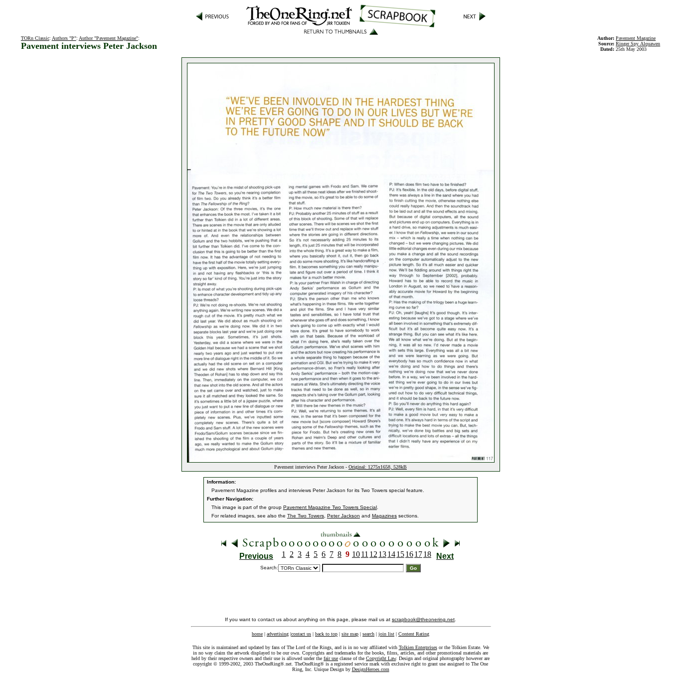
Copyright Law (381, 658)
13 (382, 554)
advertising (278, 634)
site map (349, 634)
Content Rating (413, 634)
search (368, 634)
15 (400, 554)
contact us (301, 634)
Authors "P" (64, 38)
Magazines (384, 515)
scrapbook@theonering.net (423, 619)
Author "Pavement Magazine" (108, 38)
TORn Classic (35, 38)
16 (409, 554)
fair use (331, 658)
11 (364, 554)
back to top (326, 634)
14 (391, 554)
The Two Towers (305, 515)
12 (373, 554)
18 (427, 554)
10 (356, 554)
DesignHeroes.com (370, 669)
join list (386, 634)
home (257, 634)
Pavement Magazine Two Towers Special (330, 507)
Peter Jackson (343, 515)
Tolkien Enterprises (418, 647)
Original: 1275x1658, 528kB (377, 467)
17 (418, 554)
